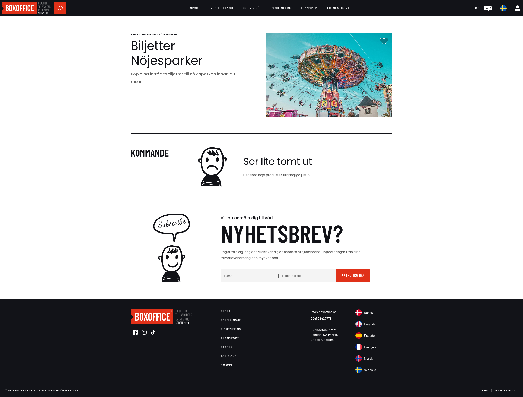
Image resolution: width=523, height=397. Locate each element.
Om (477, 8)
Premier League (221, 8)
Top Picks (229, 356)
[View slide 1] (328, 75)
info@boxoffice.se (324, 312)
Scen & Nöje (253, 8)
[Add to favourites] (384, 41)
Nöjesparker (168, 34)
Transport (310, 8)
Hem (133, 34)
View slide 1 (329, 114)
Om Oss (226, 365)
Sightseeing (282, 8)
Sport (195, 8)
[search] (60, 8)
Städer (227, 347)
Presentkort (338, 8)
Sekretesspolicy (506, 390)
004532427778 (321, 318)
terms (484, 390)
